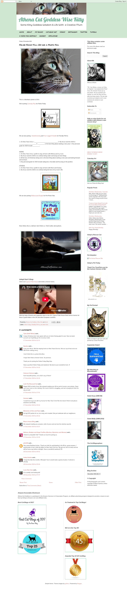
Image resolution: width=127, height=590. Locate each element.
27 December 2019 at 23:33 (31, 437)
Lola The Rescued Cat (30, 384)
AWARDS (42, 36)
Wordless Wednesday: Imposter (98, 191)
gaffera (67, 583)
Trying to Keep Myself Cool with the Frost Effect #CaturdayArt (98, 203)
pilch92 (25, 443)
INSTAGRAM (72, 32)
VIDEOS (62, 32)
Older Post (78, 482)
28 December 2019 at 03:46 (31, 464)
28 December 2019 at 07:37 (31, 475)
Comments (92, 113)
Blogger (79, 583)
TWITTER (83, 32)
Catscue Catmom (28, 373)
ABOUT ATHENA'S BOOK (94, 152)
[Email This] (52, 322)
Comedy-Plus (31, 103)
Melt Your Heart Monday (96, 227)
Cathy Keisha (27, 457)
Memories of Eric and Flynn (32, 411)
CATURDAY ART (51, 32)
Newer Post (23, 482)
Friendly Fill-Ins (36, 324)
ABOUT (29, 32)
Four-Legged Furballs (50, 136)
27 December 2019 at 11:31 (31, 340)
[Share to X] (56, 322)
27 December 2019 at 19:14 (31, 405)
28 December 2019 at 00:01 (31, 451)
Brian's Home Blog (29, 421)
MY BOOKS (39, 32)
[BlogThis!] (54, 322)
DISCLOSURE (53, 36)
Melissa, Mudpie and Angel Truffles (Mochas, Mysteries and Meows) (45, 432)
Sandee (25, 346)
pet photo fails (44, 324)
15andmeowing (36, 136)
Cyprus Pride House (32, 281)
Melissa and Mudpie (37, 195)
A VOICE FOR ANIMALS (27, 36)
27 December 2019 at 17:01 (31, 392)
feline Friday (27, 324)
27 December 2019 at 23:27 (31, 426)
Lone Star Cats (28, 470)
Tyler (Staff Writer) (29, 333)
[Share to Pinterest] (59, 322)
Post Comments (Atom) (34, 485)
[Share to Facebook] (58, 322)
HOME (21, 32)
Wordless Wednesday (95, 216)
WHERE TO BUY (92, 154)
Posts (91, 110)
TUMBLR (93, 32)
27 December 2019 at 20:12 (31, 416)
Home (51, 482)
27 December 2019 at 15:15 (31, 378)
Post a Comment (26, 478)
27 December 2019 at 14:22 (31, 367)
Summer (26, 398)
